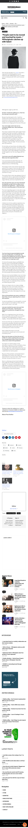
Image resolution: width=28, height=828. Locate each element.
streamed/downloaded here (10, 97)
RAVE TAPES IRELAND (8, 807)
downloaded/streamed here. (15, 411)
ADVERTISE (5, 795)
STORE (4, 792)
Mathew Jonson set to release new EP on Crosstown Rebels (6, 485)
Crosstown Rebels (11, 513)
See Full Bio (13, 508)
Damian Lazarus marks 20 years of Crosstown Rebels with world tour (18, 472)
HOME (4, 790)
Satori (17, 72)
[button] (3, 28)
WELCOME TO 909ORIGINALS (9, 824)
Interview (5, 31)
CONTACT (5, 809)
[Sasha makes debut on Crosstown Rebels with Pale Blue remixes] (7, 467)
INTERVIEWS (6, 801)
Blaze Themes (22, 822)
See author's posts (8, 434)
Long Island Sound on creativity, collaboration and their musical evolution (20, 583)
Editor (4, 44)
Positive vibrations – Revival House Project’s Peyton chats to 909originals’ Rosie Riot (20, 621)
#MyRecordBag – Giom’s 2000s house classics (14, 704)
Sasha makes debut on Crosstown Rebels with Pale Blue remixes (7, 472)
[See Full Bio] (17, 508)
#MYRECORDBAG (7, 804)
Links (18, 824)
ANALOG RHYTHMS (7, 798)
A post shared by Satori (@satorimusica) (14, 248)
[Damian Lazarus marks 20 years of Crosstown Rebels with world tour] (18, 467)
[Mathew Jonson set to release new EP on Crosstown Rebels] (7, 480)
